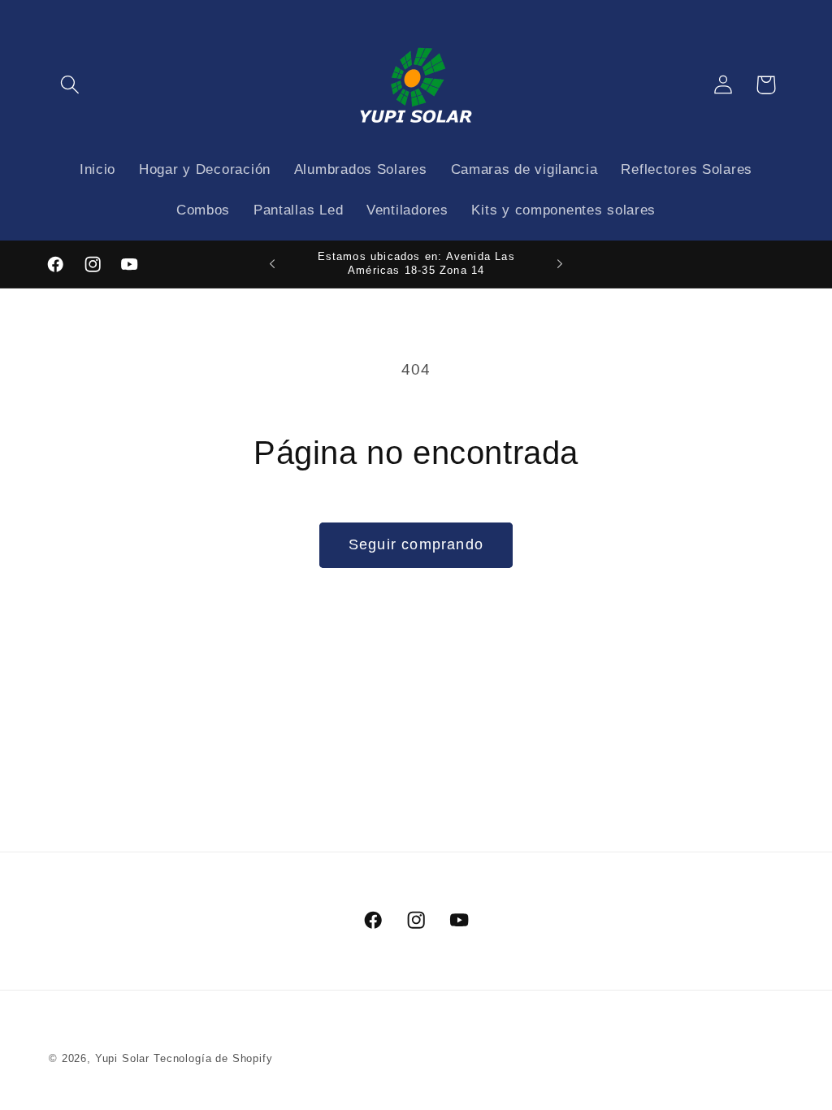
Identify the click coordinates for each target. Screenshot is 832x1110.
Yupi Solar (122, 1058)
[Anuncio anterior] (272, 264)
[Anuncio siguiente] (560, 264)
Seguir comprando (416, 544)
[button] (70, 84)
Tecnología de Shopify (213, 1058)
